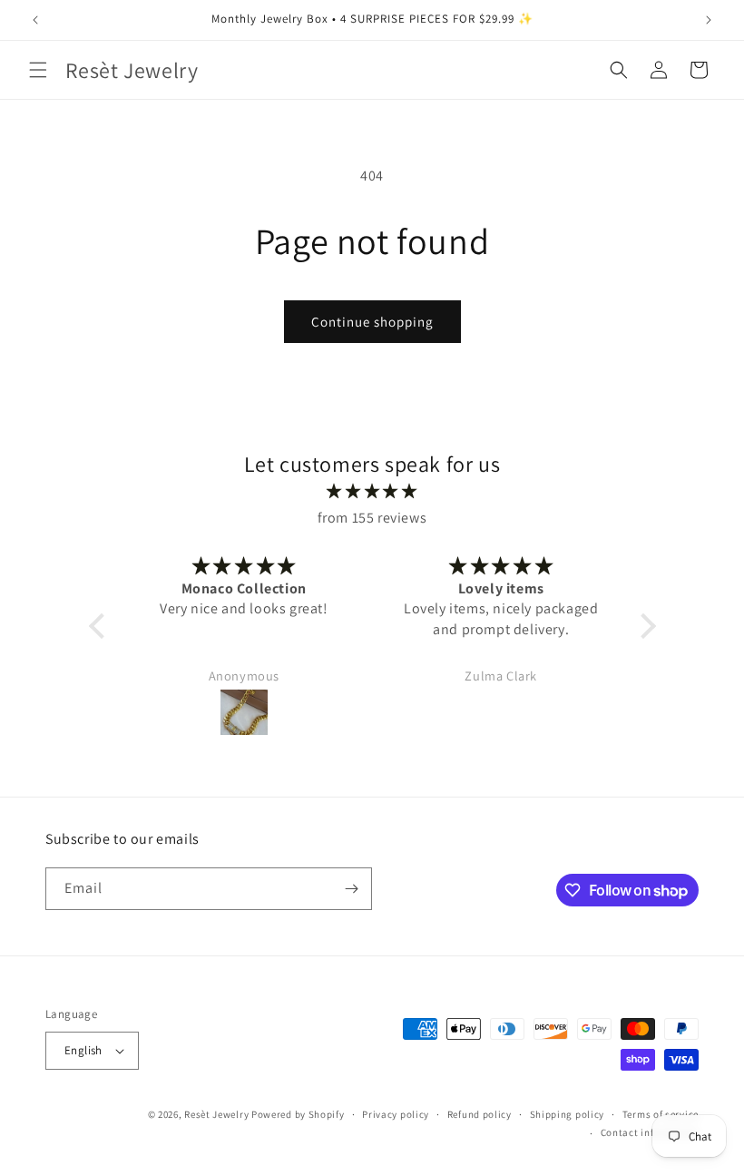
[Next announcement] (709, 20)
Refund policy (479, 1114)
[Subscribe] (351, 888)
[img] (372, 491)
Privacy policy (395, 1114)
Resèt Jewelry (216, 1114)
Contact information (650, 1132)
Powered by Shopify (298, 1114)
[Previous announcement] (35, 20)
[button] (38, 70)
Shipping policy (567, 1114)
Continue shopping (372, 321)
